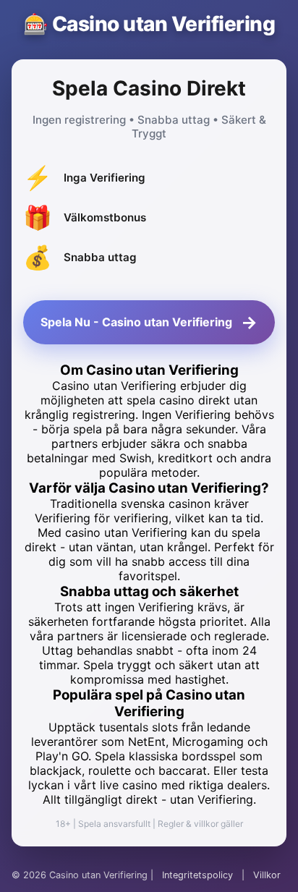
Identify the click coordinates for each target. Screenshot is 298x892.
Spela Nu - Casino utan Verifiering (149, 322)
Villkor (267, 875)
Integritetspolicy (197, 875)
